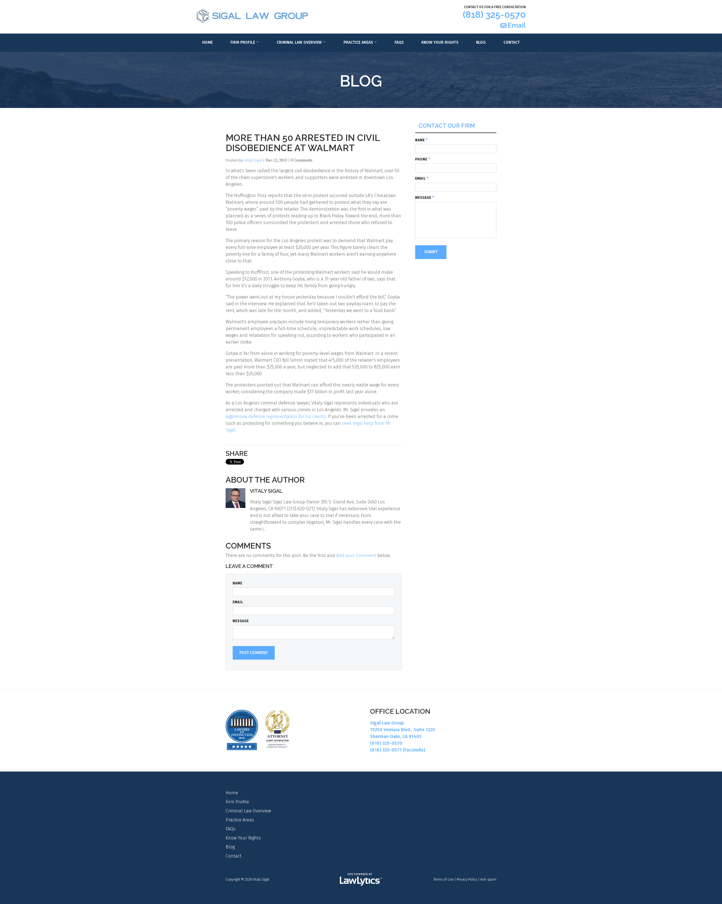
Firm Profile (242, 42)
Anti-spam (488, 879)
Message (241, 621)
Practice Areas (358, 42)
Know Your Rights (439, 42)
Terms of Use (443, 879)
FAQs (399, 42)
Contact (511, 42)
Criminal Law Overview (299, 42)
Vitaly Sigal (253, 160)
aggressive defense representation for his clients (276, 416)
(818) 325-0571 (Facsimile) (397, 750)
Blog (481, 42)
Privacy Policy (467, 879)
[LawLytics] (361, 879)
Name (237, 583)
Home (207, 42)
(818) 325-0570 (494, 14)
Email (517, 25)
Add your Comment (356, 555)
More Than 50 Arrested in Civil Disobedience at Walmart (303, 142)
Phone (422, 159)
